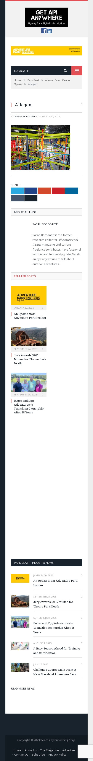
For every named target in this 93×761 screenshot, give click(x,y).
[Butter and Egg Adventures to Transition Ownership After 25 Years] (28, 384)
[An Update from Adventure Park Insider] (28, 297)
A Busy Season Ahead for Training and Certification (56, 650)
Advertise (68, 750)
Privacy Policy (57, 754)
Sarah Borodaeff (25, 116)
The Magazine (49, 750)
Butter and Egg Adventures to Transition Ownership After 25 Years (29, 407)
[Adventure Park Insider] (46, 49)
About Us (31, 750)
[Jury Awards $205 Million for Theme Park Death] (28, 339)
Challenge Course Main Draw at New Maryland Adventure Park (54, 672)
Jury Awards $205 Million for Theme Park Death (30, 359)
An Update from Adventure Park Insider (30, 316)
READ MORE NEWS (23, 688)
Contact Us (21, 754)
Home (17, 750)
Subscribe (38, 754)
